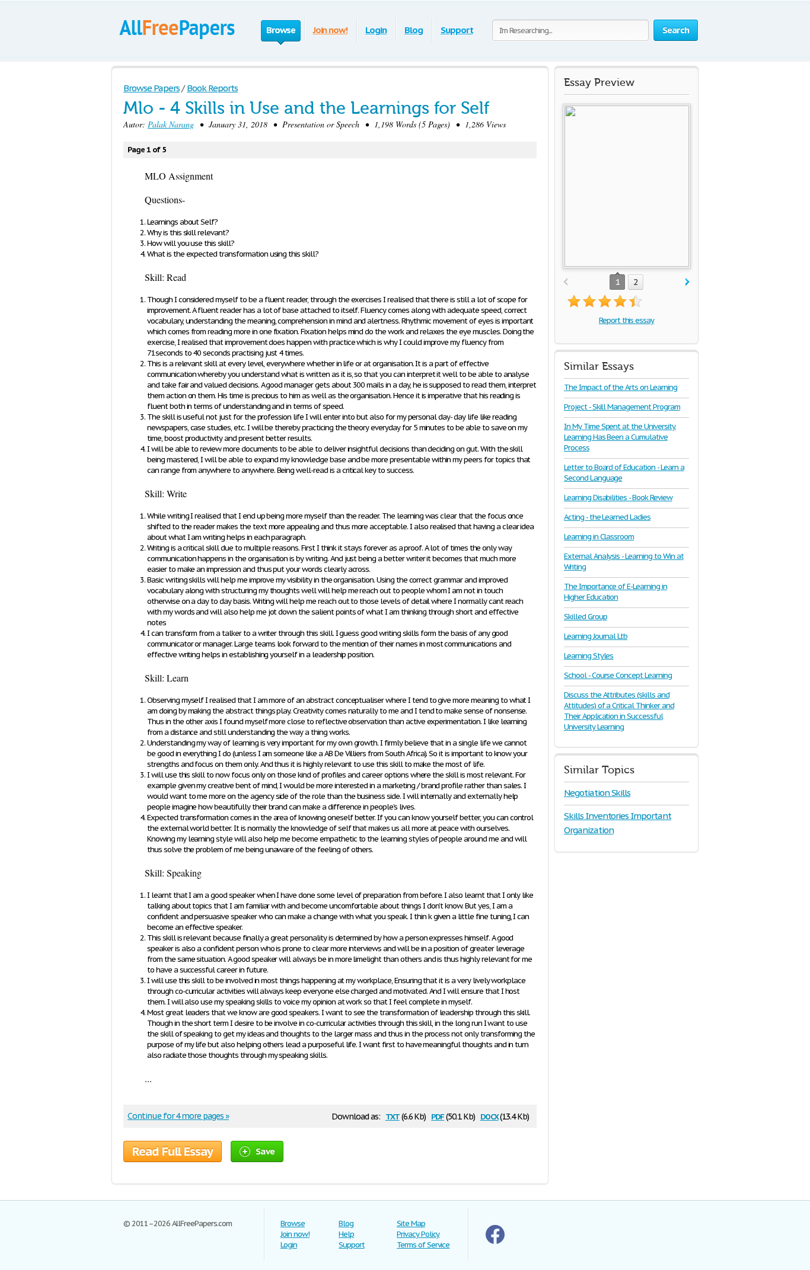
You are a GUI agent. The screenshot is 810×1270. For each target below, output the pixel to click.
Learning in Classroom (599, 537)
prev (565, 282)
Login (376, 30)
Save (265, 1151)
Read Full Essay (172, 1151)
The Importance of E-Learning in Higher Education (615, 591)
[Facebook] (495, 1241)
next (687, 282)
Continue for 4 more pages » (178, 1116)
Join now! (330, 30)
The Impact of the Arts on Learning (620, 387)
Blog (413, 30)
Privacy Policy (418, 1234)
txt (392, 1115)
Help (346, 1234)
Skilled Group (585, 617)
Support (457, 30)
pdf (437, 1115)
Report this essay (626, 320)
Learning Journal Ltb (595, 636)
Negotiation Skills (597, 792)
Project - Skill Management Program (622, 407)
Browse (292, 1223)
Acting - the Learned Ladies (607, 517)
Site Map (411, 1223)
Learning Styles (588, 656)
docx (489, 1115)
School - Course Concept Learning (618, 675)
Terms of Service (423, 1245)
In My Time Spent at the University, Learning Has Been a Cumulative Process (620, 437)
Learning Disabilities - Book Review (618, 497)
